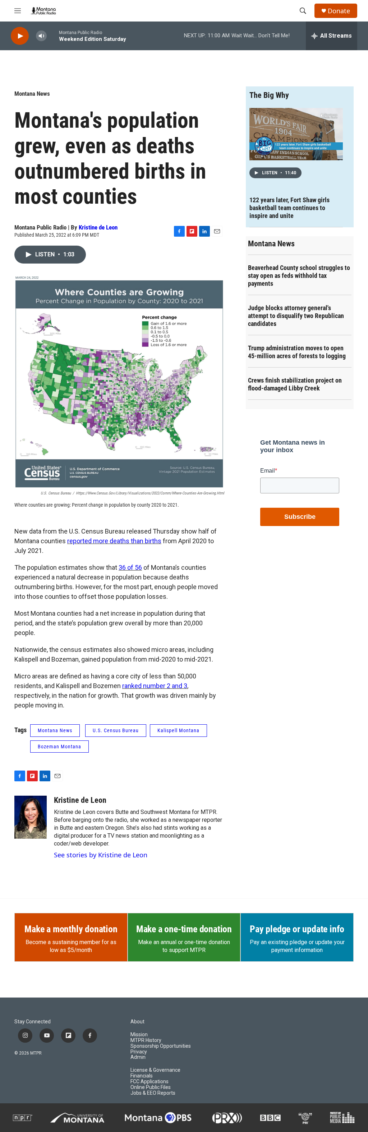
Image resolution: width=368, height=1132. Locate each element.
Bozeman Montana (59, 746)
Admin (138, 1057)
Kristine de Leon (98, 227)
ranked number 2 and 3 (154, 686)
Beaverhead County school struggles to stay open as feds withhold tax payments (299, 275)
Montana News (32, 93)
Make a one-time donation (184, 929)
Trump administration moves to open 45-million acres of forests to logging (297, 352)
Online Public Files (150, 1087)
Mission (139, 1034)
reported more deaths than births (114, 541)
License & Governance (155, 1070)
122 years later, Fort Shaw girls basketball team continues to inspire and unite (289, 207)
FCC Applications (149, 1081)
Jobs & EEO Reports (152, 1093)
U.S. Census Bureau (116, 730)
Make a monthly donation (70, 929)
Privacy (138, 1052)
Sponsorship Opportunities (160, 1046)
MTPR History (145, 1040)
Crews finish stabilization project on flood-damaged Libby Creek (295, 384)
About (137, 1021)
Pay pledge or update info (297, 929)
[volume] (41, 36)
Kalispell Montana (178, 730)
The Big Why (269, 95)
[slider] (53, 35)
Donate (339, 11)
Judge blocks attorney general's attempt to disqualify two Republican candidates (296, 315)
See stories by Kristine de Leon (100, 855)
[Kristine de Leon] (30, 817)
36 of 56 (130, 567)
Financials (141, 1076)
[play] (20, 36)
